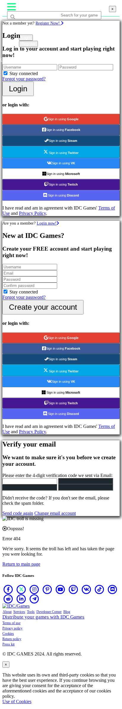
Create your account (43, 307)
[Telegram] (34, 598)
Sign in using (63, 119)
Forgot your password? (24, 78)
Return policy (11, 639)
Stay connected (23, 73)
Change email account (55, 513)
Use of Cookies (16, 701)
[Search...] (21, 26)
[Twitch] (73, 589)
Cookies (8, 634)
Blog (66, 612)
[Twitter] (21, 589)
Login (18, 89)
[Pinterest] (47, 589)
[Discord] (112, 589)
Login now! (47, 223)
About (7, 612)
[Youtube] (60, 589)
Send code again (17, 513)
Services (19, 612)
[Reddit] (8, 598)
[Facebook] (8, 589)
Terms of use (11, 623)
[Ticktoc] (99, 589)
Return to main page (21, 564)
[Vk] (86, 589)
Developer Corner (49, 612)
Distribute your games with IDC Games (43, 617)
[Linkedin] (21, 598)
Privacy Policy (32, 213)
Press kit (8, 644)
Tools (31, 612)
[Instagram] (34, 589)
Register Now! (48, 23)
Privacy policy (12, 628)
